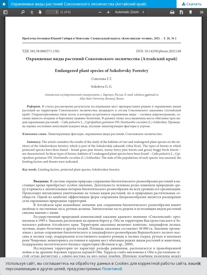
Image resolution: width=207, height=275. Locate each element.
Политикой (112, 268)
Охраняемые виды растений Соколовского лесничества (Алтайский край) (78, 3)
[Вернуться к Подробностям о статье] (4, 4)
